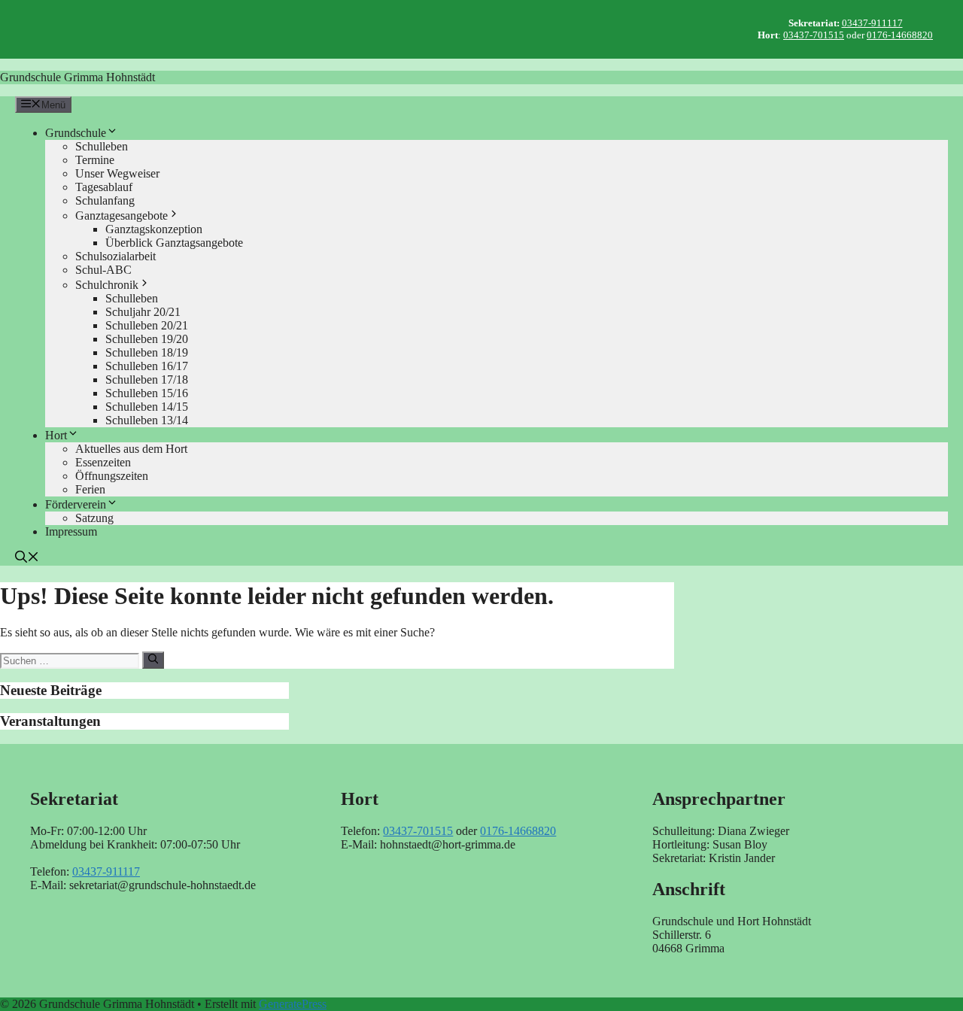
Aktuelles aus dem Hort (131, 448)
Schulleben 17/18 (146, 379)
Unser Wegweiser (117, 173)
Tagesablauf (103, 187)
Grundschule (75, 132)
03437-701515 (813, 35)
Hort (56, 435)
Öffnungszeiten (111, 475)
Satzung (94, 518)
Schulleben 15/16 (146, 393)
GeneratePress (293, 1003)
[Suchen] (153, 659)
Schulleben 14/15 (146, 406)
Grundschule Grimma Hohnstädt (77, 77)
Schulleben (101, 146)
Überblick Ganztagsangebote (174, 242)
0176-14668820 (900, 35)
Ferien (90, 489)
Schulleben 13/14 (146, 420)
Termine (94, 159)
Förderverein (75, 504)
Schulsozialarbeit (115, 256)
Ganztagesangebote (121, 215)
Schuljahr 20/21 (143, 311)
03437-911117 (872, 23)
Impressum (71, 531)
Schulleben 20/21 (146, 325)
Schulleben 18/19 (146, 352)
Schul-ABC (103, 269)
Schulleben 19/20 (146, 338)
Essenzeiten (103, 462)
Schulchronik (106, 284)
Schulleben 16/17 (146, 366)
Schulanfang (105, 200)
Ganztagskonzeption (153, 229)
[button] (27, 558)
